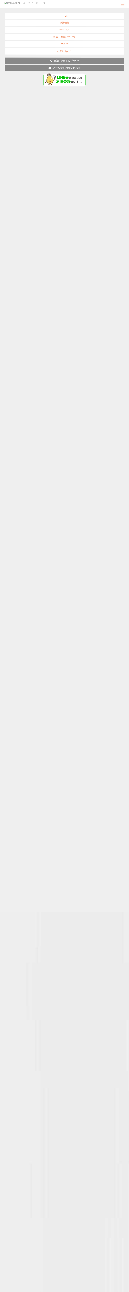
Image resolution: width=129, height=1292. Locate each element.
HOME (64, 16)
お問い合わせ (64, 51)
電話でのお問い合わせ (66, 60)
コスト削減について (64, 36)
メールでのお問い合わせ (66, 67)
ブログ (64, 44)
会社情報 (64, 22)
